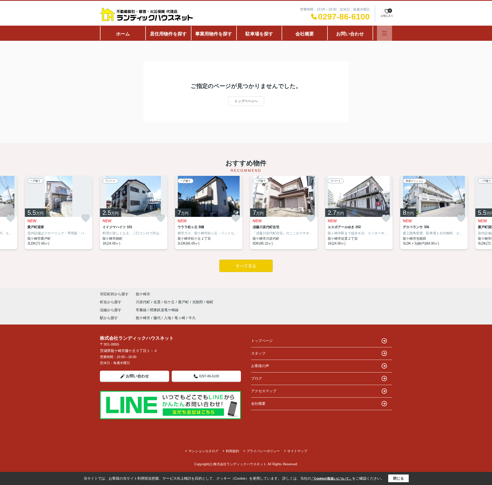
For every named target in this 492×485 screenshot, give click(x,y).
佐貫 (157, 302)
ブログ (256, 378)
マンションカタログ (203, 451)
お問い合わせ (350, 33)
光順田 (198, 302)
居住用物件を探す (168, 33)
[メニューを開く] (384, 33)
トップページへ (246, 101)
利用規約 (232, 451)
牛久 (192, 318)
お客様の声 (260, 366)
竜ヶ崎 (180, 318)
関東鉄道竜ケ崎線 (164, 310)
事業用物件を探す (213, 33)
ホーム (123, 33)
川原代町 (143, 302)
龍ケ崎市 (143, 294)
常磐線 (142, 310)
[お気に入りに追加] (10, 218)
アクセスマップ (263, 391)
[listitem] (133, 212)
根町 (209, 302)
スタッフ (258, 353)
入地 (167, 318)
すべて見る (246, 266)
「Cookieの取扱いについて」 (331, 478)
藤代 (157, 318)
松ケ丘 (170, 302)
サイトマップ (297, 451)
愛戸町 (184, 302)
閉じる (398, 478)
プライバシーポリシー (263, 451)
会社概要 (304, 33)
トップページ (262, 341)
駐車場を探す (259, 33)
